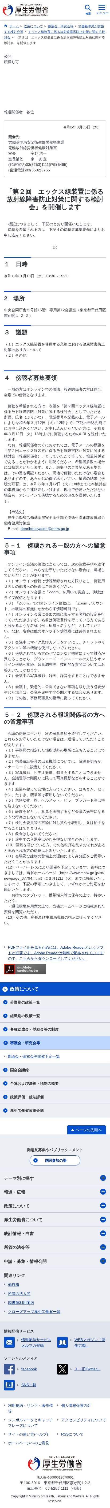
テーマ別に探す (19, 1178)
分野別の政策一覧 (25, 1002)
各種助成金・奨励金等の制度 (34, 1029)
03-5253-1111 (56, 1488)
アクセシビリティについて (83, 1420)
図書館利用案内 (21, 1302)
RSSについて (72, 1434)
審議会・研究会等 (25, 1043)
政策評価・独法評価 (27, 1097)
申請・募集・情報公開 (25, 1261)
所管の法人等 (19, 1293)
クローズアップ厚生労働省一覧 (34, 1312)
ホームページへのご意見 (28, 1443)
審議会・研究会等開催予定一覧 (33, 1056)
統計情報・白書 (19, 1233)
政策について (17, 1206)
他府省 (13, 1284)
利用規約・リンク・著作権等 (30, 1408)
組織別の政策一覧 (25, 1016)
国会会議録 (19, 1070)
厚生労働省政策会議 (27, 1110)
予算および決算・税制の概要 (34, 1083)
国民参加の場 (55, 1160)
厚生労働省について (23, 1219)
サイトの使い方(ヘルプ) (28, 1434)
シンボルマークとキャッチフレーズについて (30, 1423)
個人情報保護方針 (76, 1405)
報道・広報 (14, 1192)
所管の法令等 (17, 1247)
